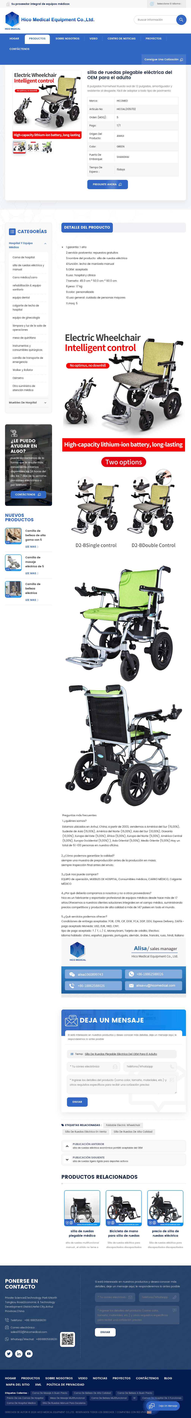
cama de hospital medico (21, 1403)
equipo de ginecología (26, 318)
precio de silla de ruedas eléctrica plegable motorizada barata (124, 1233)
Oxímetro (18, 378)
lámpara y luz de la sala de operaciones (29, 328)
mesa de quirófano (24, 338)
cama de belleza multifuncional (109, 1398)
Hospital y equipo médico (21, 245)
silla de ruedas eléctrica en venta (86, 1132)
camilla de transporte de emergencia (28, 360)
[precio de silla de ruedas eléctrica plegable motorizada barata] (124, 1208)
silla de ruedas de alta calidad (133, 1132)
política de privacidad (65, 1384)
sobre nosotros (67, 38)
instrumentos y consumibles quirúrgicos (27, 348)
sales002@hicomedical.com (29, 1332)
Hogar (14, 38)
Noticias (100, 1378)
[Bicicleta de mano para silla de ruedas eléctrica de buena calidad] (82, 1208)
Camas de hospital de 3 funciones (161, 1398)
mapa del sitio (18, 1384)
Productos (37, 38)
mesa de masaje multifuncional (67, 1398)
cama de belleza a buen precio (135, 1393)
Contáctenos (19, 49)
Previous (55, 1220)
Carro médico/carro (25, 278)
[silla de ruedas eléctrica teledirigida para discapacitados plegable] (165, 1208)
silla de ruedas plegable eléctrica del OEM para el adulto (121, 1054)
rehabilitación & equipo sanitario (27, 288)
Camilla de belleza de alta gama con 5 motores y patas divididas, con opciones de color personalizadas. (36, 535)
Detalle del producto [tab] (87, 228)
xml (38, 1384)
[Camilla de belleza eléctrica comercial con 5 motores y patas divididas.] (13, 589)
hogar (10, 1378)
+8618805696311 (46, 1339)
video (94, 38)
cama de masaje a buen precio (49, 1393)
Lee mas (30, 547)
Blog (168, 1378)
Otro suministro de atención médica (24, 388)
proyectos (154, 38)
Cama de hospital (24, 258)
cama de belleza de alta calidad (92, 1393)
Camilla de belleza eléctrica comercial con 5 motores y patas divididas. (36, 588)
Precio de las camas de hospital (25, 1398)
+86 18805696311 (35, 1320)
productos (30, 1378)
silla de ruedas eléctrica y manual (28, 268)
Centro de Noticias (122, 38)
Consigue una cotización (162, 59)
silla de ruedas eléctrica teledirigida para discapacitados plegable (165, 1233)
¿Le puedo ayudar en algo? (24, 446)
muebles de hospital (23, 402)
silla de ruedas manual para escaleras (64, 1403)
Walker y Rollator (23, 370)
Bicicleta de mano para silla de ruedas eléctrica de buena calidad (82, 1233)
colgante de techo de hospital (26, 308)
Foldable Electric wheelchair (123, 1125)
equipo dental (21, 298)
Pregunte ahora (105, 184)
